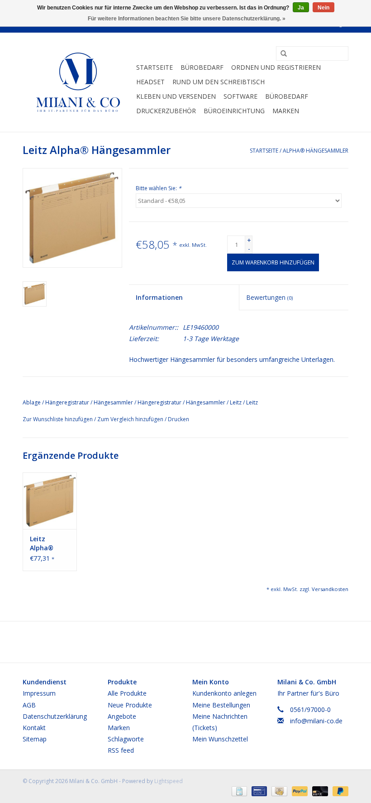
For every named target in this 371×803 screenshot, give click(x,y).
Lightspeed (168, 781)
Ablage (32, 402)
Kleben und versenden (176, 96)
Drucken (178, 419)
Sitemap (35, 739)
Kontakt (34, 727)
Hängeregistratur (67, 402)
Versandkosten (330, 589)
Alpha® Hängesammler (315, 150)
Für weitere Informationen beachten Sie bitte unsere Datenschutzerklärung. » (186, 18)
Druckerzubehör (166, 110)
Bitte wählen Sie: (158, 188)
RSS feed (121, 750)
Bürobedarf (202, 67)
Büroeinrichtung (234, 110)
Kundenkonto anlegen (224, 693)
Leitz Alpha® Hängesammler (50, 543)
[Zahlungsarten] (238, 790)
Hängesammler (113, 402)
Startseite (154, 67)
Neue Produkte (130, 705)
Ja (301, 8)
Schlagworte (126, 739)
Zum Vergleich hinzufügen (131, 419)
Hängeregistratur (159, 402)
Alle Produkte (127, 693)
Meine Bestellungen (221, 705)
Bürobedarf (286, 96)
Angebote (122, 716)
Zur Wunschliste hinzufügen (58, 419)
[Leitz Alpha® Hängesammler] (50, 500)
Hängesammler (205, 402)
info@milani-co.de (316, 720)
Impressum (39, 693)
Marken (285, 110)
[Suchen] (280, 54)
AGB (29, 705)
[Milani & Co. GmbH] (78, 82)
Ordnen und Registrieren (276, 67)
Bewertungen (269, 297)
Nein (323, 8)
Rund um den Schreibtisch (218, 81)
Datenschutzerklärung (55, 716)
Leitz (236, 402)
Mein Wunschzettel (220, 739)
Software (240, 96)
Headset (150, 81)
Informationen (159, 297)
